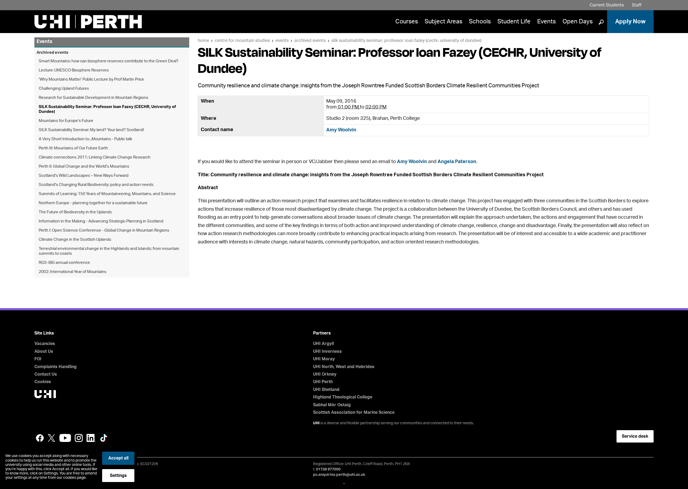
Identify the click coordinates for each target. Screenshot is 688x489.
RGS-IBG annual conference (64, 263)
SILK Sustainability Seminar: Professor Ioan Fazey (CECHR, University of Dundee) (406, 40)
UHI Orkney (324, 374)
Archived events (310, 40)
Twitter (52, 438)
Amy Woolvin (341, 130)
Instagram (79, 438)
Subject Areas (443, 21)
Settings (118, 475)
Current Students (607, 5)
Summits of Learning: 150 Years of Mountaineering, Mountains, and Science (107, 194)
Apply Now (630, 21)
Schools (480, 21)
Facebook (40, 438)
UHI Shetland (326, 389)
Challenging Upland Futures (64, 89)
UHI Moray (324, 359)
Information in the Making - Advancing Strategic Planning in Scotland (101, 221)
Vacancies (44, 343)
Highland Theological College (342, 397)
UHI (316, 423)
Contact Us (45, 374)
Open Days (577, 21)
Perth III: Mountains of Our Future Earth (73, 148)
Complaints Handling (55, 367)
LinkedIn (91, 438)
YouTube (65, 438)
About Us (43, 351)
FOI (37, 359)
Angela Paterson (457, 161)
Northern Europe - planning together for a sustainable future (93, 203)
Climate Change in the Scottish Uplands (75, 240)
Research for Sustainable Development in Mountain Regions (93, 98)
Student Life (514, 21)
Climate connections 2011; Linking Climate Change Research (94, 157)
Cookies (42, 382)
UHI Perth (323, 382)
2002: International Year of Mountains (72, 272)
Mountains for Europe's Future (66, 121)
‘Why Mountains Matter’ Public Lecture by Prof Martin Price (91, 79)
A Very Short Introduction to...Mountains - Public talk (85, 139)
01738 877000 (328, 469)
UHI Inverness (327, 351)
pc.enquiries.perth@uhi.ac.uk (339, 475)
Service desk (635, 436)
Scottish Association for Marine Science (354, 412)
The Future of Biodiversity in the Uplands (75, 212)
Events (546, 21)
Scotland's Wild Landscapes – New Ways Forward (83, 176)
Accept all (118, 458)
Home (203, 40)
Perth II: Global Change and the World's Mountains (84, 166)
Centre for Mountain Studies (242, 40)
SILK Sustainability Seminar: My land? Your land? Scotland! (91, 130)
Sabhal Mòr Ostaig (332, 405)
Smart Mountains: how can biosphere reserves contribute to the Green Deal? (108, 61)
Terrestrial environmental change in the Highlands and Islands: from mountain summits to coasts (109, 251)
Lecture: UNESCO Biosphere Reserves (74, 70)
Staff (637, 5)
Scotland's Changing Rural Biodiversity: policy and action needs (96, 185)
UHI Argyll (323, 343)
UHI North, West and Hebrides (343, 367)
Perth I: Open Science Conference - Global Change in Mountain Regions (104, 230)
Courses (406, 21)
